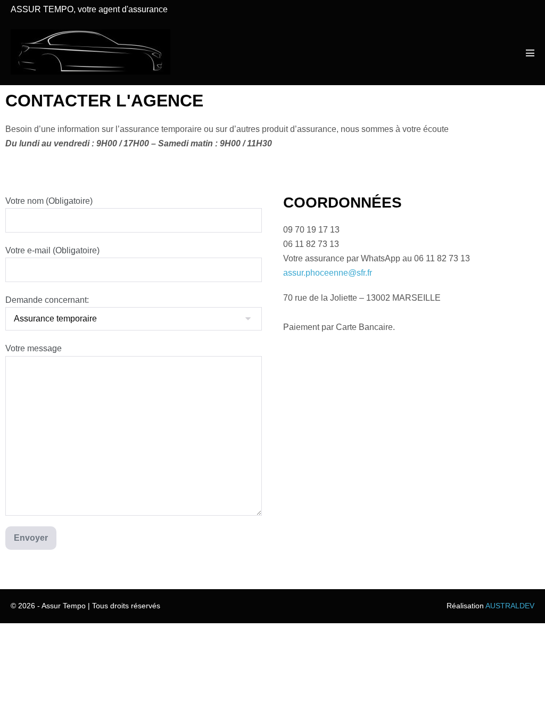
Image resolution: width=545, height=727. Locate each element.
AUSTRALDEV (509, 605)
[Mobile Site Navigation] (530, 52)
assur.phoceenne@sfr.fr (327, 272)
